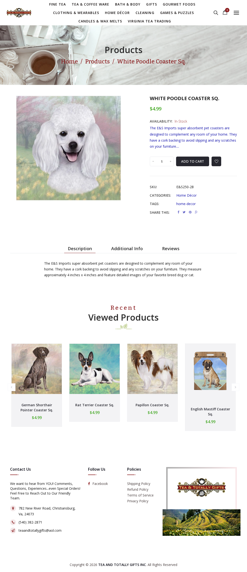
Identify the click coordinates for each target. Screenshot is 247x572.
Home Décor (186, 195)
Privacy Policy (137, 501)
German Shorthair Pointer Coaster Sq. (37, 407)
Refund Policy (137, 489)
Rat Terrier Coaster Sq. (94, 405)
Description (80, 248)
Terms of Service (140, 495)
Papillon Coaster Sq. (152, 405)
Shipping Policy (138, 483)
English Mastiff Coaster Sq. (210, 411)
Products (124, 50)
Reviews (170, 248)
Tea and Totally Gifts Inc (122, 564)
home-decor (186, 203)
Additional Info (127, 248)
